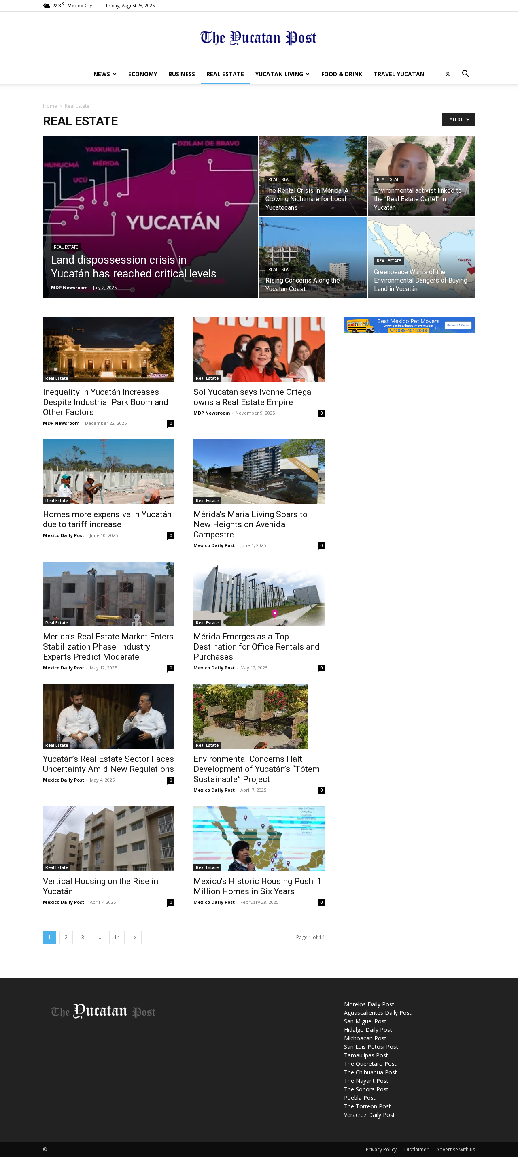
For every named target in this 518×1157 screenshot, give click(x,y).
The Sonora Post (366, 1089)
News (101, 74)
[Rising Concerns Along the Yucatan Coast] (313, 257)
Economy (142, 74)
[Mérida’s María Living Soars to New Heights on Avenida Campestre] (259, 471)
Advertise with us (455, 1149)
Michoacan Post (365, 1038)
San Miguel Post (365, 1021)
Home (50, 105)
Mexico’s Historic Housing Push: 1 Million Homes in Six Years (257, 886)
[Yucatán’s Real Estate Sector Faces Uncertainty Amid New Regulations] (108, 716)
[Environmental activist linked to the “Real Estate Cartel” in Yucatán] (421, 176)
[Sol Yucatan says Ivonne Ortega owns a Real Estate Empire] (259, 349)
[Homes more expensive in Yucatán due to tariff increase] (108, 471)
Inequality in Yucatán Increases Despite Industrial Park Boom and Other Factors (105, 402)
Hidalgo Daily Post (368, 1029)
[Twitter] (448, 74)
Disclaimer (416, 1149)
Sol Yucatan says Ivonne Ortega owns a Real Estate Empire (252, 397)
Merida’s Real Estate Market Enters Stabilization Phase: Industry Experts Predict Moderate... (108, 647)
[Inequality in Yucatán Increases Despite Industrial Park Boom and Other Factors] (108, 349)
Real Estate (225, 74)
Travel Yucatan (399, 74)
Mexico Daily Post (63, 535)
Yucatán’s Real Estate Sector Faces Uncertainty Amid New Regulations (108, 764)
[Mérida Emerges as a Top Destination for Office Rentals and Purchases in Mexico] (259, 594)
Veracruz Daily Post (369, 1115)
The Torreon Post (367, 1106)
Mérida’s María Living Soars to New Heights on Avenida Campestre (250, 524)
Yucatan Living (279, 74)
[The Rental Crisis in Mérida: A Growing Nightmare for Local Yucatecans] (313, 176)
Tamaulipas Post (366, 1055)
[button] (465, 75)
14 (117, 937)
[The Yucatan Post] (259, 39)
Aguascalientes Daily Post (378, 1012)
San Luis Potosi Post (371, 1046)
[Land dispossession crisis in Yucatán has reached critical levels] (150, 223)
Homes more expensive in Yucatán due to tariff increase (107, 519)
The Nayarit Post (366, 1081)
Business (181, 74)
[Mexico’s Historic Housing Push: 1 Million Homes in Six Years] (259, 838)
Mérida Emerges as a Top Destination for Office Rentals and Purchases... (256, 647)
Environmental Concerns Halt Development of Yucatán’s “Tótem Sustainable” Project (256, 769)
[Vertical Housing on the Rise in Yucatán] (108, 838)
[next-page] (135, 937)
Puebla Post (360, 1098)
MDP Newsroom (69, 287)
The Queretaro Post (370, 1064)
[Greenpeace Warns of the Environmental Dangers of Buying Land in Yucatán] (421, 257)
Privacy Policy (381, 1149)
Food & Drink (341, 74)
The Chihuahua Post (370, 1072)
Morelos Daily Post (369, 1004)
